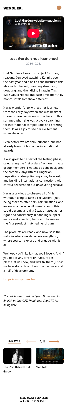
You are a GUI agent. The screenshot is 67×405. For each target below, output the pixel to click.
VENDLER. (13, 8)
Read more (14, 340)
